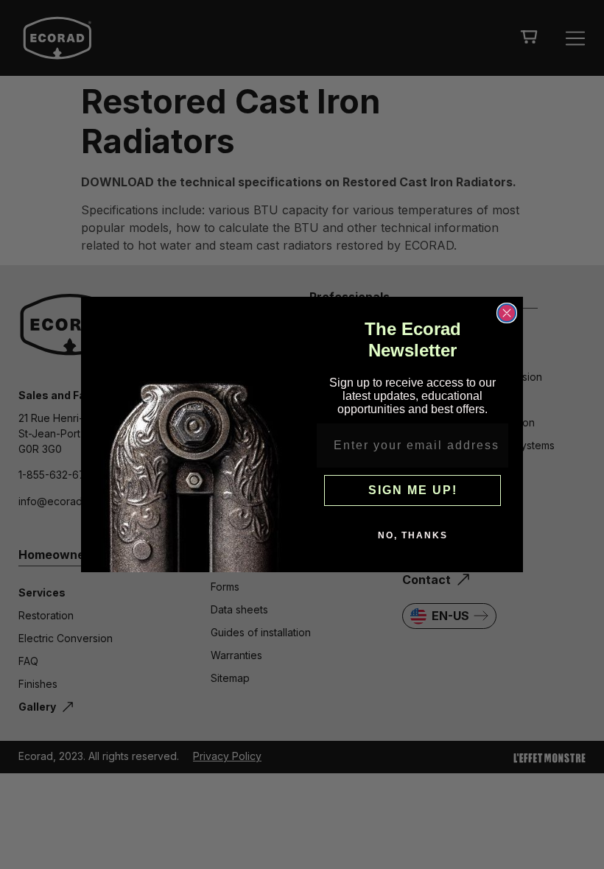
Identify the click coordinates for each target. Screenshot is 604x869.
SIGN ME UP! (412, 490)
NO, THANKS (413, 535)
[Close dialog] (507, 313)
